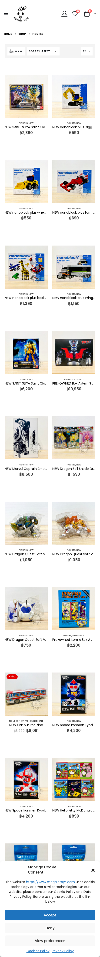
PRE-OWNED (78, 379)
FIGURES (23, 123)
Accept (50, 915)
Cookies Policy (38, 951)
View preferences (50, 940)
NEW (31, 123)
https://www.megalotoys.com (50, 882)
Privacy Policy (63, 951)
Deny (50, 928)
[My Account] (64, 13)
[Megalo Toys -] (21, 13)
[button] (93, 869)
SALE (41, 720)
